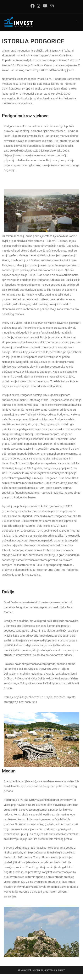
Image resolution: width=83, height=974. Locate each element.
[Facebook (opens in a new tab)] (32, 6)
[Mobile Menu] (77, 22)
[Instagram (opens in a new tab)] (39, 6)
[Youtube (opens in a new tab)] (45, 6)
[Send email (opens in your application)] (51, 6)
